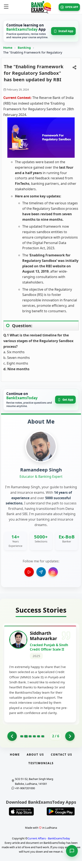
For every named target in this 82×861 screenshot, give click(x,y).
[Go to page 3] (30, 736)
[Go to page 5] (38, 736)
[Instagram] (53, 572)
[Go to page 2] (26, 736)
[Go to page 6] (42, 736)
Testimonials (41, 763)
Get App (67, 400)
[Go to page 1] (12, 736)
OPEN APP (71, 7)
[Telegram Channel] (41, 572)
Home (7, 47)
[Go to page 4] (34, 736)
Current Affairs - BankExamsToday (49, 838)
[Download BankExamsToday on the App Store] (21, 811)
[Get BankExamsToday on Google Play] (60, 811)
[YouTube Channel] (29, 572)
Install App (65, 31)
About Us (35, 754)
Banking (24, 47)
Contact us (61, 754)
